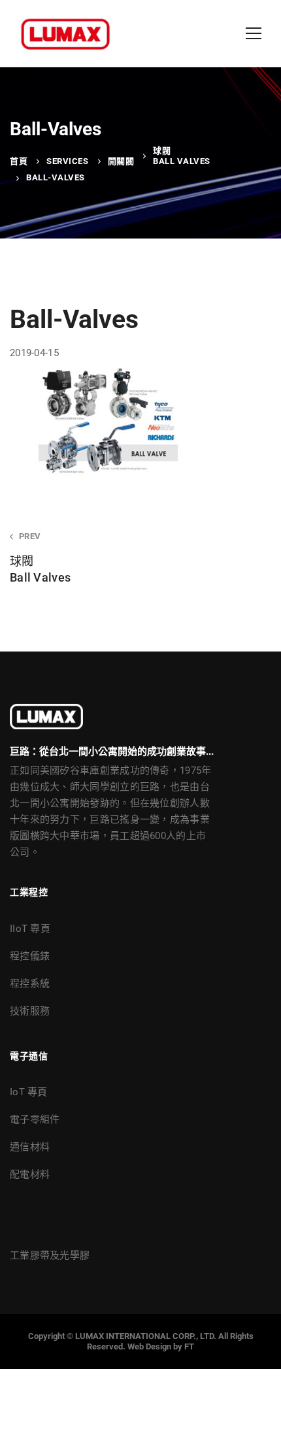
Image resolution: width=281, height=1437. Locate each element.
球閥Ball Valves (181, 156)
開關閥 (121, 161)
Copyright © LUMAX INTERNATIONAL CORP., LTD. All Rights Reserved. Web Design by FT (141, 1341)
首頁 (18, 161)
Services (67, 161)
